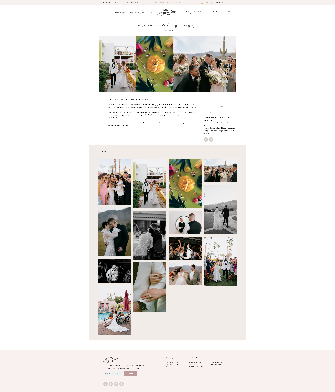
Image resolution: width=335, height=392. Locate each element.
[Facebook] (211, 2)
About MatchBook (216, 364)
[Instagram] (202, 2)
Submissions (107, 2)
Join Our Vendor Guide (132, 2)
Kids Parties (169, 366)
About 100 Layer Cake (217, 362)
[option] (117, 64)
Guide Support (192, 364)
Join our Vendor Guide (195, 362)
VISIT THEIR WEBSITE (220, 100)
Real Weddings (120, 12)
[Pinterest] (207, 2)
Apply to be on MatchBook (196, 366)
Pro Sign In (219, 2)
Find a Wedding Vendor (172, 364)
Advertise (118, 2)
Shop (228, 11)
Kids (151, 12)
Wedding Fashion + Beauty (173, 368)
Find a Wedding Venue (172, 362)
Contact (220, 107)
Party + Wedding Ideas (137, 12)
